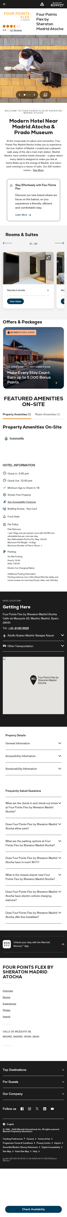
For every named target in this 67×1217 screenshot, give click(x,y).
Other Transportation (20, 646)
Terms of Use (44, 1139)
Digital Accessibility (51, 1147)
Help (35, 1151)
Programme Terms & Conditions (18, 1143)
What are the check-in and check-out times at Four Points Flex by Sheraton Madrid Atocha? (31, 807)
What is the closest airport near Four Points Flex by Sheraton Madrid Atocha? (30, 877)
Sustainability (17, 438)
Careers (30, 1139)
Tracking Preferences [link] (13, 1139)
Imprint (6, 1016)
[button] (42, 4)
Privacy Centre (44, 1143)
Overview (8, 990)
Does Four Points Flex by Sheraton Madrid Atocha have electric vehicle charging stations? (31, 896)
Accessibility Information (20, 756)
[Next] (59, 243)
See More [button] (38, 170)
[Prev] (7, 243)
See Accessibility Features (22, 502)
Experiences (9, 1003)
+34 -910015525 (18, 628)
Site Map (7, 1151)
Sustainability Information (21, 768)
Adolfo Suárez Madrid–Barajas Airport (31, 635)
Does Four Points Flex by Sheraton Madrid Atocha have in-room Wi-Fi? (31, 860)
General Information (17, 743)
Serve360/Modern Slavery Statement (20, 1147)
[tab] (17, 414)
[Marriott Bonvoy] (55, 4)
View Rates (15, 301)
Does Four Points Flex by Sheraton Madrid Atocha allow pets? (31, 826)
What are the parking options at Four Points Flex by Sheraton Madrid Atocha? (30, 843)
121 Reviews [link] (16, 30)
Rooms (6, 997)
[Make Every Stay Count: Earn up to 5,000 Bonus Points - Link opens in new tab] (33, 358)
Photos (6, 1010)
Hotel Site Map (22, 1151)
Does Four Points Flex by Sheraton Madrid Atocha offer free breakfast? (31, 915)
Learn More (21, 214)
